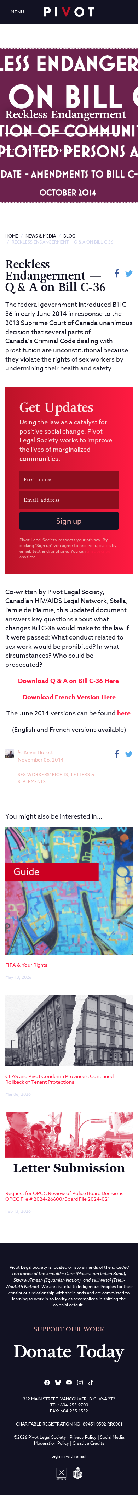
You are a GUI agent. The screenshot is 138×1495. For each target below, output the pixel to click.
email (81, 1456)
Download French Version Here (69, 697)
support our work (69, 1329)
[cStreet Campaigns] (62, 1473)
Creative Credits (88, 1443)
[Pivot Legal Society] (69, 11)
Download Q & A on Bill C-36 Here (68, 681)
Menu (17, 12)
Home (11, 236)
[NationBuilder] (76, 1473)
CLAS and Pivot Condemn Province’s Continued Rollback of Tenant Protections (59, 1079)
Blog (69, 236)
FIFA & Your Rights (26, 964)
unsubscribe (98, 551)
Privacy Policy (83, 1437)
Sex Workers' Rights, (44, 774)
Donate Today (69, 1351)
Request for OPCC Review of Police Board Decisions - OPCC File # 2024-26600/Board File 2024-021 (65, 1196)
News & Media (40, 236)
